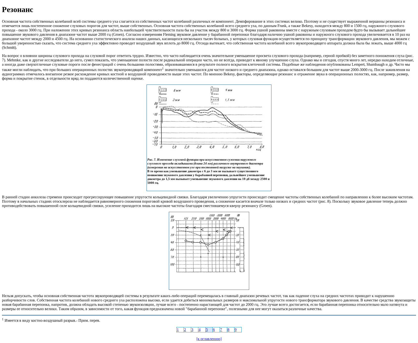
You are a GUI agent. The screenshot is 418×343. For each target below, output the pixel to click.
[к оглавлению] (209, 339)
